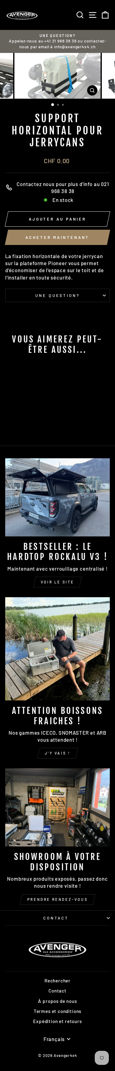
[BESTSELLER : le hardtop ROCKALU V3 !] (57, 497)
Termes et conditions (58, 1011)
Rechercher (57, 980)
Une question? (57, 295)
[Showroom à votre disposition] (57, 807)
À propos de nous (57, 1001)
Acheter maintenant (57, 237)
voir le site (57, 582)
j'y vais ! (58, 753)
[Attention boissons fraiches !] (57, 648)
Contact (56, 918)
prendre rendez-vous (57, 899)
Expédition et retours (57, 1021)
